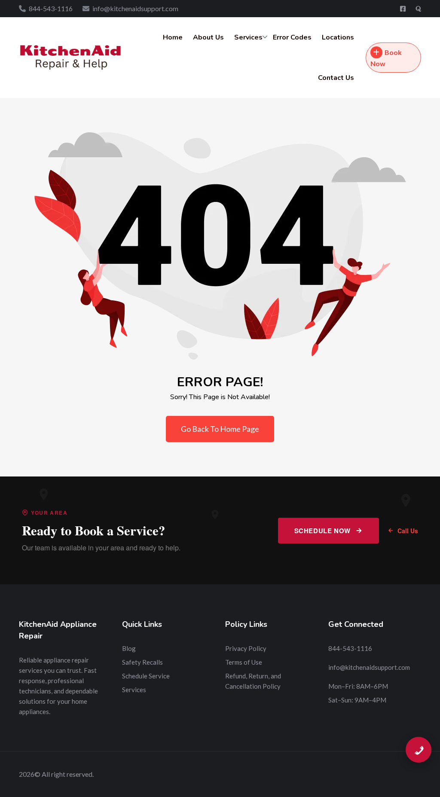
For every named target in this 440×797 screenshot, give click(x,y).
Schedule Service (146, 676)
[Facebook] (403, 8)
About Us (208, 37)
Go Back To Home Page (220, 429)
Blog (129, 648)
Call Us (407, 530)
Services (248, 37)
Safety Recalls (142, 662)
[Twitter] (418, 8)
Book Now (386, 57)
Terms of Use (243, 662)
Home (173, 37)
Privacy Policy (245, 648)
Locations (338, 37)
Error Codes (292, 37)
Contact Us (336, 77)
